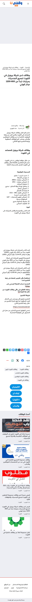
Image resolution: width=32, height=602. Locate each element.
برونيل (28, 286)
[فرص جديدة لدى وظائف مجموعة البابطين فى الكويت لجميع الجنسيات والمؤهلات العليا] (16, 498)
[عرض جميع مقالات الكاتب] (27, 127)
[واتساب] (12, 360)
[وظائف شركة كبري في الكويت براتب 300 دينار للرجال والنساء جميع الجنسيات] (16, 481)
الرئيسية (27, 67)
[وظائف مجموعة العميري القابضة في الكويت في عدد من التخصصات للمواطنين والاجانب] (16, 456)
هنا (19, 292)
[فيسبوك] (22, 360)
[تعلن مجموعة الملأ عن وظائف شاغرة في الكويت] (16, 528)
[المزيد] (7, 360)
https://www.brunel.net (21, 307)
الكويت (21, 67)
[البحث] (4, 3)
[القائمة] (28, 3)
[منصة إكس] (17, 360)
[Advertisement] (16, 25)
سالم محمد (14, 125)
